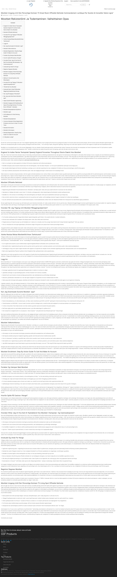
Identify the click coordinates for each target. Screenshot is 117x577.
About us (50, 4)
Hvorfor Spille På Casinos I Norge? (12, 58)
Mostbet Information (9, 127)
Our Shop (50, 2)
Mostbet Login (7, 112)
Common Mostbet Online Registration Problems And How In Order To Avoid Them (13, 123)
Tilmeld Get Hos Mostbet (10, 87)
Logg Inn (6, 43)
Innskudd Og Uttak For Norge (11, 66)
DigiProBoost (31, 574)
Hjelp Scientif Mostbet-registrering (12, 100)
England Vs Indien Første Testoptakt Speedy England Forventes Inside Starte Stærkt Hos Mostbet (13, 27)
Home (3, 8)
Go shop (66, 1)
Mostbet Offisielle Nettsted (10, 32)
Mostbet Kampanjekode (10, 118)
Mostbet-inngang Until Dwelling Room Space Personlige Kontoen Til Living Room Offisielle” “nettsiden (13, 105)
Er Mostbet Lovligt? (8, 137)
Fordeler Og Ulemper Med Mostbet (12, 55)
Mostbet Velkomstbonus (10, 48)
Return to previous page (109, 8)
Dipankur (21, 15)
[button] (3, 531)
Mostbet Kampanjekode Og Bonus (12, 109)
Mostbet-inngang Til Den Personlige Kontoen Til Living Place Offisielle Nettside (13, 73)
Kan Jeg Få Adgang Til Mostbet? (12, 93)
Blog (50, 5)
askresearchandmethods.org (32, 160)
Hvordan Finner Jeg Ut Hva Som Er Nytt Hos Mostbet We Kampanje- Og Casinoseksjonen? (13, 62)
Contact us (50, 6)
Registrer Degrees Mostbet (10, 69)
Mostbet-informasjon (9, 130)
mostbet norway (12, 8)
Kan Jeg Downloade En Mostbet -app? (13, 46)
